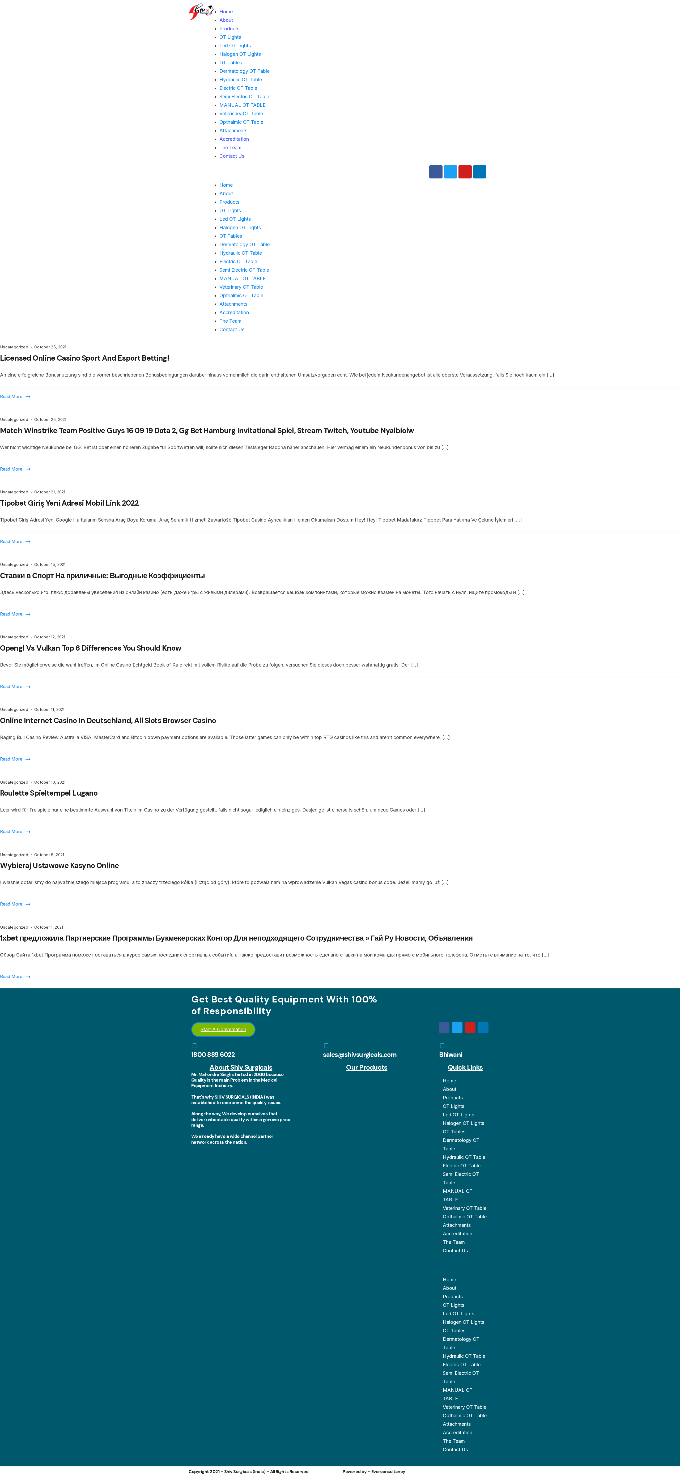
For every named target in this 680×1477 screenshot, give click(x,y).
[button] (320, 172)
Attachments (233, 130)
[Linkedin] (479, 171)
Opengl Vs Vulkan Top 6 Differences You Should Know (90, 648)
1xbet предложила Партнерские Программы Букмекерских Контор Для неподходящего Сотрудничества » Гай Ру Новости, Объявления (236, 938)
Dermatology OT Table (244, 71)
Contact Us (231, 156)
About (226, 20)
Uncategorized (14, 346)
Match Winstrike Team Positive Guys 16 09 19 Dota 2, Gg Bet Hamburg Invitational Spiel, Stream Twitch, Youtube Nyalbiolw (207, 431)
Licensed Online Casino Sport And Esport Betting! (84, 358)
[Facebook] (436, 171)
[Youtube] (465, 171)
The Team (230, 147)
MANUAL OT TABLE (242, 105)
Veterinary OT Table (241, 113)
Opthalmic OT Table (241, 122)
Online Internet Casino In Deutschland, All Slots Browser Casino (108, 720)
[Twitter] (450, 171)
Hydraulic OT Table (240, 79)
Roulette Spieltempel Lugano (48, 793)
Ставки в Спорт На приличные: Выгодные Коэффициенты (102, 575)
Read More (11, 396)
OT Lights (230, 37)
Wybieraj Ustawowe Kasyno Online (59, 865)
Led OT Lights (235, 45)
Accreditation (234, 139)
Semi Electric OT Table (244, 96)
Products (229, 28)
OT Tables (230, 62)
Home (226, 11)
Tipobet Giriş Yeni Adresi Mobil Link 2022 (69, 503)
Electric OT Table (238, 88)
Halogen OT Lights (240, 54)
